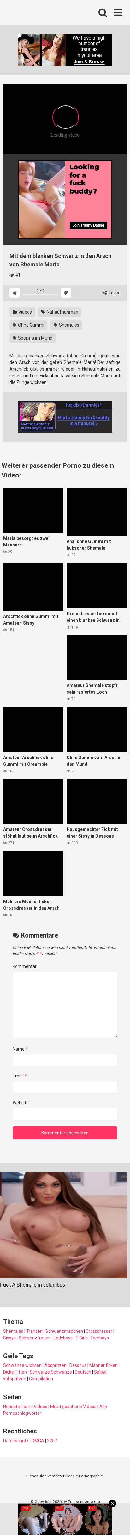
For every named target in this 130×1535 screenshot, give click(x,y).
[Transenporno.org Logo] (45, 13)
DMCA (38, 1440)
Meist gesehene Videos (73, 1406)
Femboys (100, 1337)
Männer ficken (103, 1365)
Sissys (9, 1337)
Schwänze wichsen (22, 1365)
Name (20, 1048)
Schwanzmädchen (64, 1331)
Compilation (41, 1378)
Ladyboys (63, 1337)
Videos (24, 312)
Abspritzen (55, 1365)
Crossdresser (99, 1331)
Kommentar (25, 966)
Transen (34, 1331)
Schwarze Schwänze (51, 1372)
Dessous (77, 1365)
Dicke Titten (15, 1372)
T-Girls (81, 1337)
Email (20, 1075)
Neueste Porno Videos (25, 1406)
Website (21, 1102)
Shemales (68, 325)
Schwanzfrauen (35, 1337)
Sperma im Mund (34, 337)
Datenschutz (16, 1440)
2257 (52, 1440)
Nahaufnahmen (62, 312)
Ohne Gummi (30, 325)
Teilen (114, 292)
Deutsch (83, 1372)
